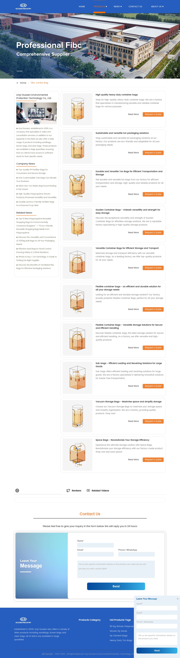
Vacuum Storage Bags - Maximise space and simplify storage (129, 401)
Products (99, 6)
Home (82, 6)
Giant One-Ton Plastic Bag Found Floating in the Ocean (36, 187)
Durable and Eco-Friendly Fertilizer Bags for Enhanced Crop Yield (35, 203)
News (117, 6)
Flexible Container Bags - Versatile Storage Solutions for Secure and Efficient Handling (129, 326)
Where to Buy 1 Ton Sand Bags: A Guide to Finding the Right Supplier (36, 258)
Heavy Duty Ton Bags (121, 640)
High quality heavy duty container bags (117, 94)
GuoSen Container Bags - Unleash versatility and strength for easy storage (128, 211)
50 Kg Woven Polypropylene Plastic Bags (124, 626)
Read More (133, 114)
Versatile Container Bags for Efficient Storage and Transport (127, 248)
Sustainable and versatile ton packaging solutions (122, 133)
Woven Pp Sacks (118, 631)
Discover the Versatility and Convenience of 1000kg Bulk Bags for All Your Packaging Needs (36, 241)
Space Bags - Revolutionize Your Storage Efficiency (122, 440)
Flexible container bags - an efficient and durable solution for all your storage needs (128, 288)
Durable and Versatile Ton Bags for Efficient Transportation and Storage (129, 173)
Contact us (135, 6)
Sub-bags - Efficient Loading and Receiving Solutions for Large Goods (129, 365)
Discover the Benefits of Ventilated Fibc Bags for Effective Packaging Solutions (35, 266)
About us (156, 6)
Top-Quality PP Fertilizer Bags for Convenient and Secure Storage (32, 171)
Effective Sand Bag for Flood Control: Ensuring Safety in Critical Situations (34, 250)
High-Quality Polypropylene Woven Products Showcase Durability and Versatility (36, 195)
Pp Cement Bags (118, 635)
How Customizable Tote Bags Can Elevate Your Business (36, 179)
